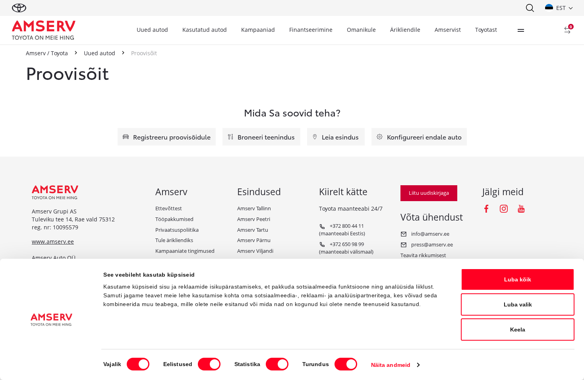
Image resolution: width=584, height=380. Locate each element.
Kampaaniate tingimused (185, 250)
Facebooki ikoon (486, 209)
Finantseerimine (311, 29)
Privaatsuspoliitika (177, 229)
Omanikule (361, 29)
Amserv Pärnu (254, 240)
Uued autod (152, 29)
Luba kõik (517, 279)
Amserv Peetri (253, 219)
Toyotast (486, 29)
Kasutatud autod (204, 29)
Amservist (448, 29)
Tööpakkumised (174, 219)
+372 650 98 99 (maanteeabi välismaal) (346, 247)
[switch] (209, 364)
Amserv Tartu (252, 229)
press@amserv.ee (431, 244)
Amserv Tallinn (254, 208)
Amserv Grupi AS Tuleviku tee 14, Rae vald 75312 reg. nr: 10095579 (73, 219)
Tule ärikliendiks (174, 240)
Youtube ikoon (521, 209)
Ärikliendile (405, 29)
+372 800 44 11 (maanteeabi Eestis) (342, 229)
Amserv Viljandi (255, 250)
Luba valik (518, 304)
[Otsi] (530, 8)
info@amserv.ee (429, 233)
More (520, 30)
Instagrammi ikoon (504, 209)
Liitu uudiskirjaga (429, 192)
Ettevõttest (168, 208)
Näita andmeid (390, 365)
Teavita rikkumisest (423, 255)
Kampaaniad (258, 29)
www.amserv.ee (53, 241)
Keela (517, 329)
